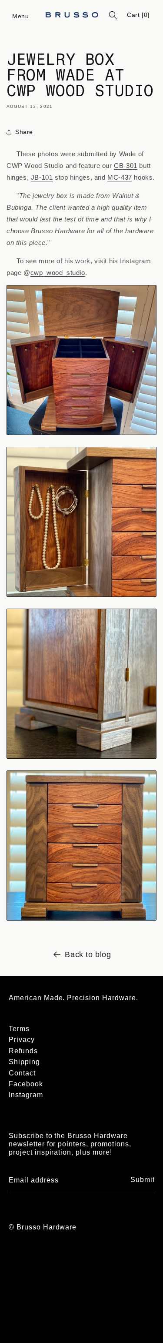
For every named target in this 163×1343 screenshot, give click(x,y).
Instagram (26, 1095)
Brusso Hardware (47, 1227)
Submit (142, 1179)
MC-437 (119, 177)
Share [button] (24, 131)
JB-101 (42, 177)
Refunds (23, 1051)
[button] (21, 15)
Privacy (22, 1039)
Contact (22, 1073)
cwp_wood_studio (57, 272)
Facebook (26, 1084)
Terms (19, 1028)
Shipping (24, 1061)
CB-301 (125, 165)
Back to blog (88, 954)
